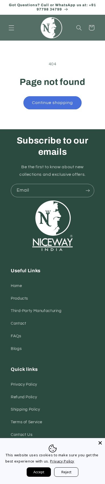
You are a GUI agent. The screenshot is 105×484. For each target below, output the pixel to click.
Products (19, 298)
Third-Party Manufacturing (36, 311)
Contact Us (21, 435)
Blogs (16, 349)
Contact (18, 323)
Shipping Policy (25, 409)
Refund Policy (24, 397)
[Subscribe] (88, 190)
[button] (11, 27)
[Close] (100, 443)
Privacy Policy (24, 384)
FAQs (16, 336)
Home (16, 286)
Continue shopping (52, 103)
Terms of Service (26, 422)
